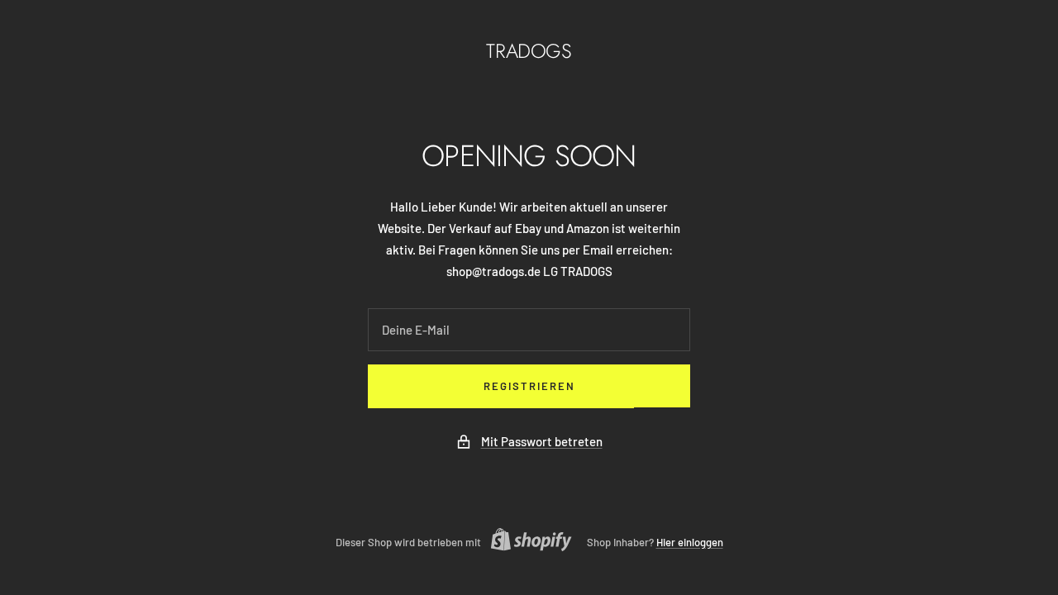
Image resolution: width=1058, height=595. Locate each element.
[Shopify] (526, 541)
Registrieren (529, 386)
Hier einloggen (689, 542)
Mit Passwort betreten (542, 441)
